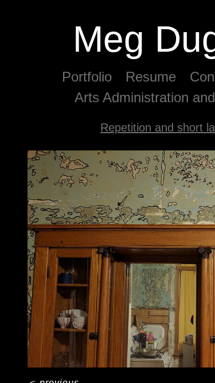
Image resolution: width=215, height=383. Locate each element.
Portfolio (87, 76)
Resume (151, 76)
